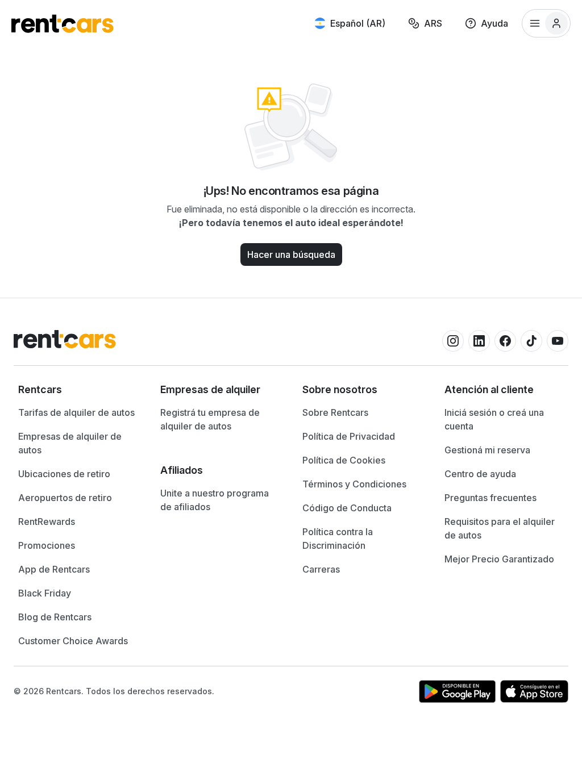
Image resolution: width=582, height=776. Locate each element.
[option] (78, 389)
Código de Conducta (347, 508)
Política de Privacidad (348, 436)
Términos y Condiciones (354, 484)
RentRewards (46, 521)
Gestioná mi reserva (487, 450)
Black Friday (44, 593)
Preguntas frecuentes (490, 497)
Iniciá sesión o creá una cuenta (494, 419)
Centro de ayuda (480, 473)
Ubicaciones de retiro (64, 473)
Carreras (321, 569)
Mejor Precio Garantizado (499, 559)
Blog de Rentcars (55, 617)
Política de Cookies (343, 460)
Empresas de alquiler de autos (70, 443)
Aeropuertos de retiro (65, 497)
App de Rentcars (54, 569)
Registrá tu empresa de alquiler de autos (210, 419)
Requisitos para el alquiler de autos (499, 528)
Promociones (46, 545)
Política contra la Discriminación (337, 538)
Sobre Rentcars (335, 412)
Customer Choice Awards (73, 640)
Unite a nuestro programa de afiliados (214, 499)
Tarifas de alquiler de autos (76, 412)
